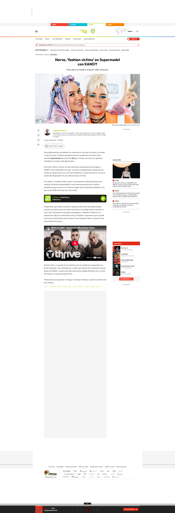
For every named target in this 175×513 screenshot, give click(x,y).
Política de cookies (83, 466)
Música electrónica (78, 286)
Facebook (38, 130)
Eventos (67, 39)
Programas (58, 39)
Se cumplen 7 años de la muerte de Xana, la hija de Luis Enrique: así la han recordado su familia (126, 205)
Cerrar (138, 45)
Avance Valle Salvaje (91, 50)
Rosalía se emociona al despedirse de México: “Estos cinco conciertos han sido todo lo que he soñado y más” (126, 184)
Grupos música (67, 286)
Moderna (74, 476)
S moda (99, 476)
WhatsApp (38, 140)
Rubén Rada (125, 50)
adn (113, 471)
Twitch (94, 447)
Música (47, 39)
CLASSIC (73, 24)
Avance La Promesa (77, 50)
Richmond (65, 476)
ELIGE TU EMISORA (130, 509)
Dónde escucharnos (121, 466)
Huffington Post (69, 473)
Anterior (77, 509)
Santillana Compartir (93, 471)
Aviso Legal (52, 466)
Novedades (54, 54)
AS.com (107, 471)
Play (87, 509)
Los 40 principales (75, 471)
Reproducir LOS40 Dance (103, 198)
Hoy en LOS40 (77, 39)
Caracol (120, 471)
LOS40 (54, 24)
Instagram (76, 447)
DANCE (91, 24)
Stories (98, 447)
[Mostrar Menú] (37, 31)
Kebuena (118, 473)
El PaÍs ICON (91, 476)
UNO (79, 473)
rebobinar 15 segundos (82, 509)
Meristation (116, 476)
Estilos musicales (90, 286)
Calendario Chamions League (59, 50)
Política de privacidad (70, 466)
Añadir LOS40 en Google (55, 146)
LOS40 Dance (39, 54)
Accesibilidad (60, 466)
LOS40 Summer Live (89, 39)
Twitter (38, 135)
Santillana (84, 471)
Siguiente (98, 509)
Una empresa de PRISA (50, 472)
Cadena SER (101, 471)
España (130, 31)
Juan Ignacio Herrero (60, 130)
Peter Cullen (104, 50)
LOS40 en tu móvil (109, 466)
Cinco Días (91, 473)
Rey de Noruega (114, 50)
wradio (84, 473)
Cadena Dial (98, 473)
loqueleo (107, 476)
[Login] (137, 31)
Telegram (38, 144)
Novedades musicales (55, 286)
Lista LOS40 (39, 39)
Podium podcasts (83, 476)
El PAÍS (66, 471)
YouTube (83, 447)
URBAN (109, 24)
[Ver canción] (117, 249)
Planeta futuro (111, 473)
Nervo (45, 286)
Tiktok (80, 447)
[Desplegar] (87, 503)
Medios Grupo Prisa (50, 477)
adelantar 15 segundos (93, 509)
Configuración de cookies (96, 466)
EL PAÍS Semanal (105, 473)
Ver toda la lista (125, 279)
